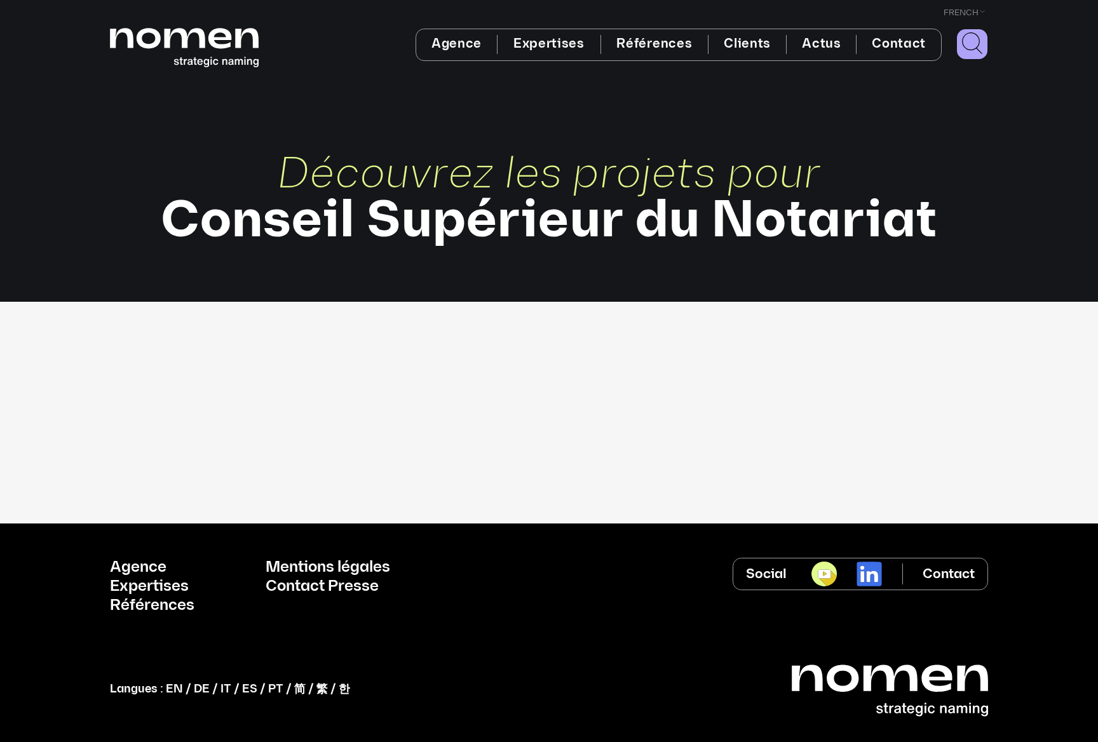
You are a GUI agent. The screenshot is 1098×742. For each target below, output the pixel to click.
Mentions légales (328, 567)
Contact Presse (322, 586)
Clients (747, 43)
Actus (821, 43)
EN (174, 689)
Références (654, 43)
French (961, 13)
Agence (456, 43)
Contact (899, 43)
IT (225, 689)
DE (202, 689)
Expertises (549, 43)
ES (249, 689)
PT (275, 689)
